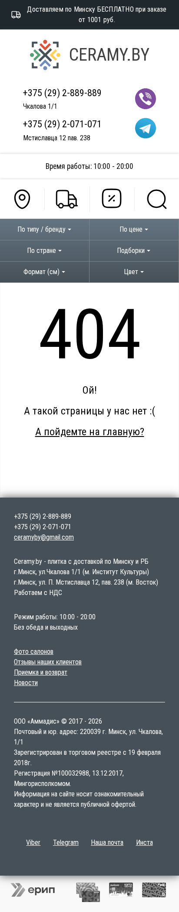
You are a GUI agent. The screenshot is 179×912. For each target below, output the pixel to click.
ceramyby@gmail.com (44, 537)
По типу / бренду (41, 229)
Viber (33, 842)
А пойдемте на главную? (89, 432)
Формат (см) (41, 272)
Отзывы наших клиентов (48, 662)
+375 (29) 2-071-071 (62, 123)
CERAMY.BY (109, 55)
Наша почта (107, 842)
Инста (144, 842)
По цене (131, 229)
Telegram (66, 842)
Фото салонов (33, 651)
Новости (26, 683)
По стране (41, 250)
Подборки (131, 250)
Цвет (131, 272)
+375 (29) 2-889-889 (62, 92)
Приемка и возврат (40, 672)
